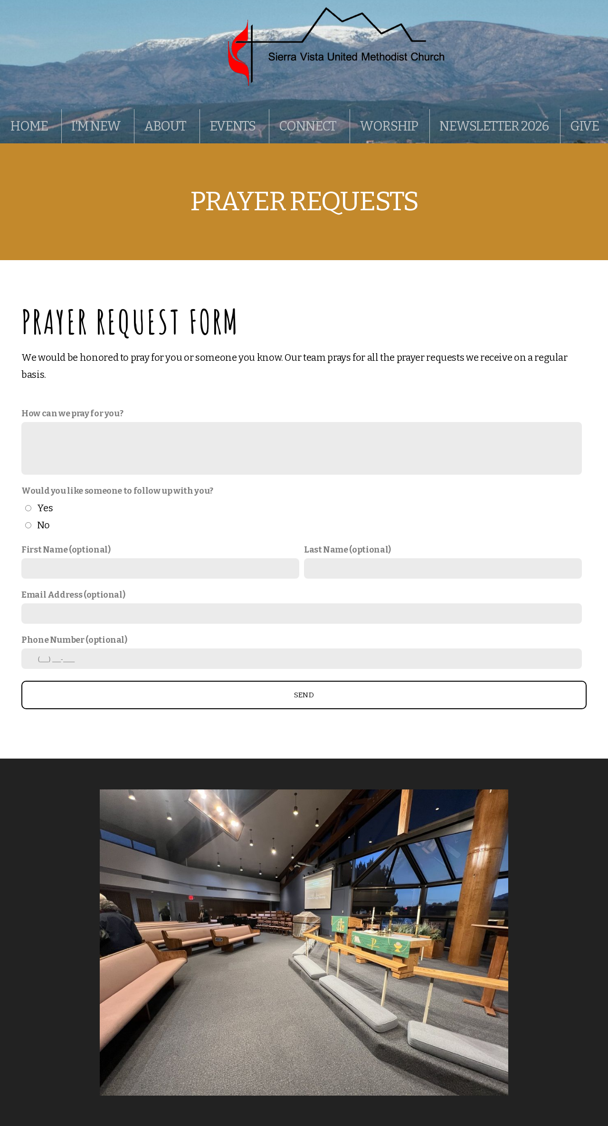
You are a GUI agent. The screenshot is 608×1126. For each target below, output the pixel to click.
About (166, 126)
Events (233, 126)
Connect (308, 126)
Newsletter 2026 (494, 126)
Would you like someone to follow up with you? (117, 491)
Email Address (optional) (73, 595)
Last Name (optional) (347, 549)
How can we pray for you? (72, 413)
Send (304, 695)
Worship (389, 126)
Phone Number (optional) (74, 640)
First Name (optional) (65, 549)
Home (30, 126)
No (43, 525)
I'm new (97, 126)
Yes (45, 508)
